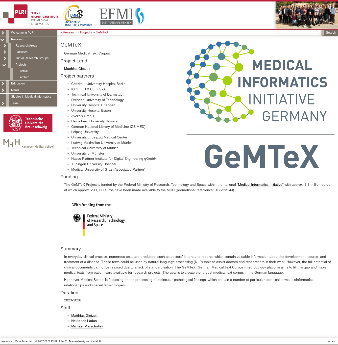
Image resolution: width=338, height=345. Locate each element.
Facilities (21, 52)
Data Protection (24, 341)
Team (15, 103)
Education (18, 83)
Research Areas (26, 45)
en (333, 341)
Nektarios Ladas (84, 321)
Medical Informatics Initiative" (261, 184)
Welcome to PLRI (22, 32)
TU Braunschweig (75, 341)
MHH (98, 341)
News (15, 89)
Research (17, 39)
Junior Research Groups (32, 58)
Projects (21, 64)
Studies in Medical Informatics (31, 96)
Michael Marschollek (87, 326)
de (328, 341)
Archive (24, 77)
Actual (23, 70)
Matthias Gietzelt (77, 69)
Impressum (7, 341)
